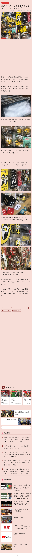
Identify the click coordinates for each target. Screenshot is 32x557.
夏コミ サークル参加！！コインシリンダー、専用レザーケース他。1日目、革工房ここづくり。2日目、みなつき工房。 (17, 463)
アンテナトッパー (6, 307)
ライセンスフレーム (6, 310)
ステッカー (14, 307)
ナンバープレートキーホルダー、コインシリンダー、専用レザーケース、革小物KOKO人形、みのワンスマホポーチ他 (17, 454)
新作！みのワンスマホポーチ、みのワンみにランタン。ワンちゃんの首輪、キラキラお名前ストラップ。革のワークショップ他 (16, 440)
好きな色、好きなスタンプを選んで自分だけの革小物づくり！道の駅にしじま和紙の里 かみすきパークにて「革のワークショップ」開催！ (16, 471)
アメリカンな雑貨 (5, 2)
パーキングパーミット (23, 307)
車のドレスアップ (16, 310)
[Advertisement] (16, 57)
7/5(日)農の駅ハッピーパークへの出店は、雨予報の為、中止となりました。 (17, 447)
